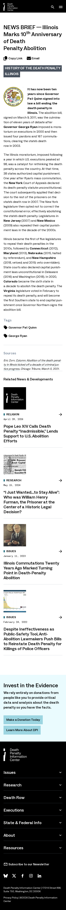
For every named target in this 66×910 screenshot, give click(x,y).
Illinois (12, 74)
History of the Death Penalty (32, 68)
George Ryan (17, 336)
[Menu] (61, 7)
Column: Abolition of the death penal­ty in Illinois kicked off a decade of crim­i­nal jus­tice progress (32, 364)
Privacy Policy (11, 897)
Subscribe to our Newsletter (28, 864)
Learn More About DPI (22, 730)
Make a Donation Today (23, 720)
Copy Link (15, 58)
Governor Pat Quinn (22, 327)
